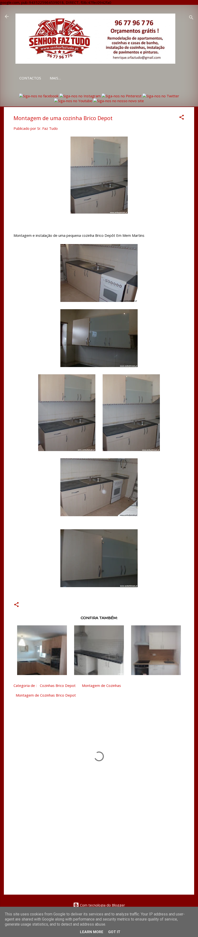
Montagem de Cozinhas (101, 685)
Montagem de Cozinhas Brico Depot (46, 695)
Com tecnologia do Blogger (102, 905)
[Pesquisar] (191, 18)
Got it (114, 932)
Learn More (91, 932)
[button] (181, 118)
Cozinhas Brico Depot (58, 685)
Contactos (30, 78)
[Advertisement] (99, 849)
